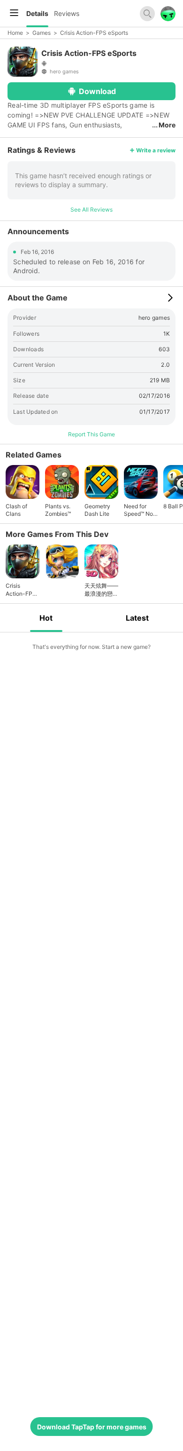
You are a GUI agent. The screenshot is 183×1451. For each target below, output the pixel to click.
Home (15, 32)
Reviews (66, 13)
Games (41, 32)
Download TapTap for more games (91, 1427)
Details (37, 13)
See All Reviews (91, 209)
